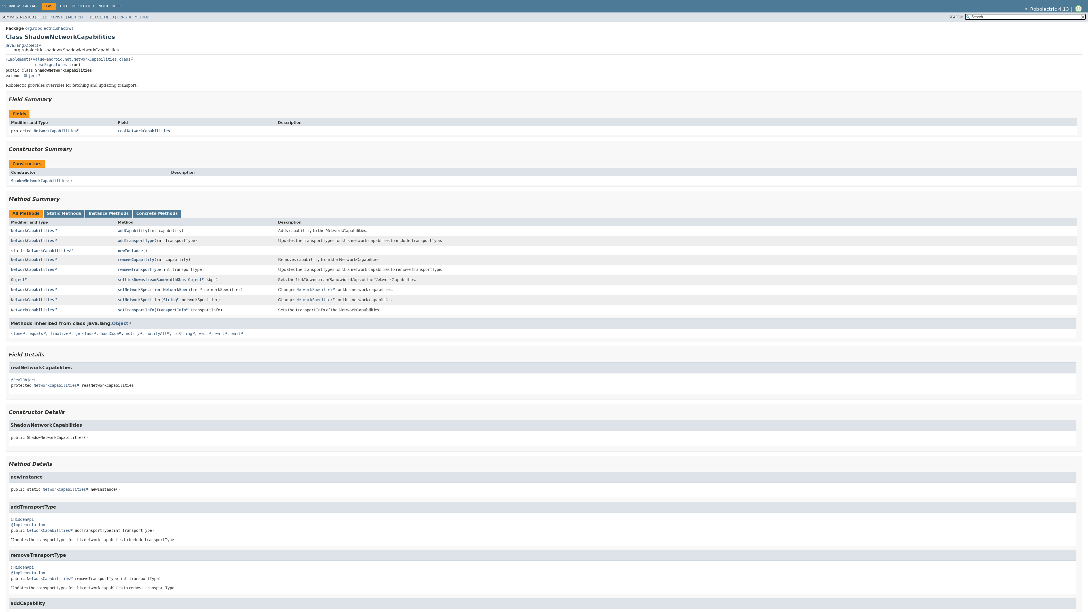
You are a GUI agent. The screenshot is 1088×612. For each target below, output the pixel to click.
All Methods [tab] (25, 213)
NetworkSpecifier (181, 289)
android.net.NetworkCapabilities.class (88, 59)
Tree (64, 6)
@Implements (18, 59)
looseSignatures (50, 64)
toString (183, 333)
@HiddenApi (22, 519)
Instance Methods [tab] (109, 213)
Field (42, 17)
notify (132, 333)
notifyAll (156, 333)
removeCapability (136, 259)
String (170, 300)
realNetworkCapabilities (144, 131)
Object (30, 75)
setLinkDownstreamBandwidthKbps (152, 279)
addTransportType (136, 240)
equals (36, 333)
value (38, 59)
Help (116, 6)
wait (203, 333)
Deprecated (83, 6)
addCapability (132, 230)
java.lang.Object (22, 45)
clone (16, 333)
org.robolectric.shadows (49, 28)
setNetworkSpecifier (139, 289)
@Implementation (28, 524)
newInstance (130, 250)
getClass (84, 333)
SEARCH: (956, 17)
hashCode (110, 333)
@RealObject (23, 380)
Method (75, 17)
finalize (59, 333)
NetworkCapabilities (55, 131)
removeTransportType (139, 269)
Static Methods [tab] (64, 213)
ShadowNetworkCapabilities (39, 180)
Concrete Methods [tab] (157, 213)
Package (31, 6)
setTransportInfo (136, 310)
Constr (58, 17)
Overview (11, 6)
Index (102, 6)
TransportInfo (171, 310)
